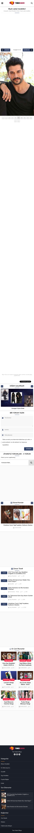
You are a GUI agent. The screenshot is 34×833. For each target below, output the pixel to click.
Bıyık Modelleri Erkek (14, 11)
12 (27, 117)
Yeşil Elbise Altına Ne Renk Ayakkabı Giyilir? (25, 665)
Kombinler (12, 591)
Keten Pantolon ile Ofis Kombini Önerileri (18, 588)
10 (21, 117)
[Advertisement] (17, 31)
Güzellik (12, 584)
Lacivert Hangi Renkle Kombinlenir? (9, 684)
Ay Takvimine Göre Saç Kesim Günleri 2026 (20, 596)
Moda (17, 591)
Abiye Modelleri (25, 679)
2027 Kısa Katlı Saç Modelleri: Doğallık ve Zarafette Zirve (18, 572)
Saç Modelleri (13, 576)
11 (24, 117)
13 (30, 117)
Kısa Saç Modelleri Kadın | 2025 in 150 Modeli (9, 665)
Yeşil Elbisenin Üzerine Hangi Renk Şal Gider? (8, 703)
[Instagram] (17, 754)
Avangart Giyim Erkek (18, 408)
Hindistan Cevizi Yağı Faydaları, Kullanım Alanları (17, 525)
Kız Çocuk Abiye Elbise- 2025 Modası (25, 684)
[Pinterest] (19, 754)
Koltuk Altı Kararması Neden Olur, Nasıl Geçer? (19, 580)
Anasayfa (6, 11)
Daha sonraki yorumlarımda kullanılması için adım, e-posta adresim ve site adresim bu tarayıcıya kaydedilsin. (17, 442)
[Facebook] (15, 754)
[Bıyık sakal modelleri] (17, 84)
